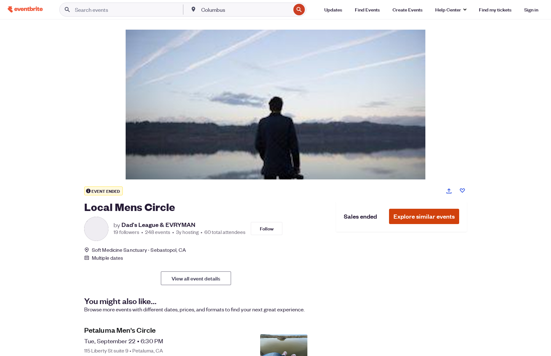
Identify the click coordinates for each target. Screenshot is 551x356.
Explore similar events (424, 216)
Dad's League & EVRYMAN (158, 225)
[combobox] (245, 9)
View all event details (196, 278)
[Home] (25, 9)
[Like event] (462, 190)
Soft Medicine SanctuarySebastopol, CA (139, 249)
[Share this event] (449, 191)
